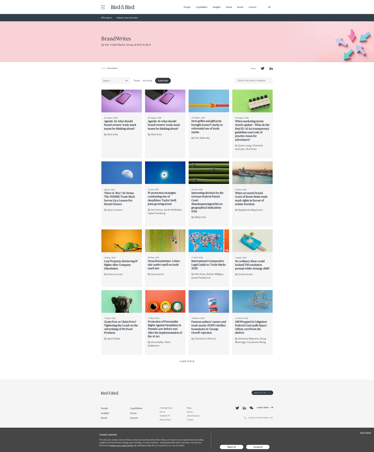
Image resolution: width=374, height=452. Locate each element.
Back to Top (261, 393)
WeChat (251, 408)
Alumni (190, 412)
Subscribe (163, 80)
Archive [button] (147, 80)
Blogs (189, 408)
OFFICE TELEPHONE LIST (261, 418)
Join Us (162, 412)
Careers (252, 7)
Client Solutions (193, 415)
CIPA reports (106, 17)
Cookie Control (108, 434)
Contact (190, 419)
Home (103, 68)
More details (365, 432)
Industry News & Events (127, 17)
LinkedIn (271, 68)
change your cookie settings (121, 445)
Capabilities (201, 7)
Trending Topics (166, 408)
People (187, 7)
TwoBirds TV (165, 415)
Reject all (231, 447)
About (229, 7)
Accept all (257, 447)
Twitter (262, 68)
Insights (217, 7)
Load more (187, 361)
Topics (106, 80)
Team (136, 80)
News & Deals (165, 419)
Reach (240, 7)
